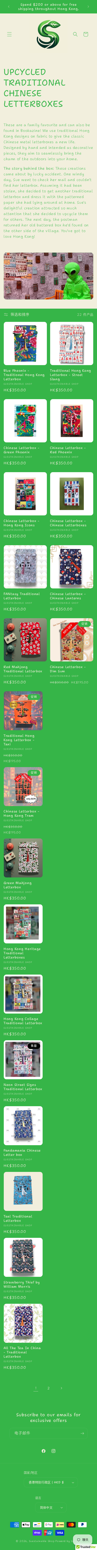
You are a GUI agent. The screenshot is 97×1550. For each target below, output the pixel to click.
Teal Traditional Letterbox (18, 1218)
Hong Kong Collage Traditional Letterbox (23, 1021)
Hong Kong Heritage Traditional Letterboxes (22, 953)
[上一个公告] (9, 6)
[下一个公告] (88, 6)
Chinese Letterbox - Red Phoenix (68, 450)
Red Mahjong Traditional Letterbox (23, 669)
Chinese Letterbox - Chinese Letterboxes (68, 523)
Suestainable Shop (42, 1541)
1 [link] (36, 1388)
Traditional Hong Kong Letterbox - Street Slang (70, 374)
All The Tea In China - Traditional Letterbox (22, 1352)
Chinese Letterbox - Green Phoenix (22, 450)
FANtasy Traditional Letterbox (22, 596)
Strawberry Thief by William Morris (22, 1284)
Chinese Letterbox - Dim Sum (68, 669)
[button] (9, 34)
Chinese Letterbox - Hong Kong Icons (22, 523)
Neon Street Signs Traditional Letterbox (23, 1087)
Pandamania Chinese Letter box (22, 1152)
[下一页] (61, 1388)
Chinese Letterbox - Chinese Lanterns (68, 596)
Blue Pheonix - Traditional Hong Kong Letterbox (24, 374)
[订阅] (82, 1433)
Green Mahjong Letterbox (18, 885)
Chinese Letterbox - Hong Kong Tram (22, 813)
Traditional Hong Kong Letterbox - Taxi (19, 740)
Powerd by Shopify (68, 1541)
